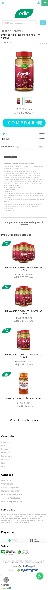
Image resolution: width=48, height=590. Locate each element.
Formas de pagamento (11, 491)
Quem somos (7, 484)
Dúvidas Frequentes (10, 487)
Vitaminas (5, 452)
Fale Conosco (7, 480)
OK (40, 146)
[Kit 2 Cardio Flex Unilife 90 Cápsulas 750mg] (23, 347)
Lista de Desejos (11, 157)
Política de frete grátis (11, 494)
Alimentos (6, 442)
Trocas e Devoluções (10, 498)
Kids (3, 463)
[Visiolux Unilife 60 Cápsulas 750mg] (23, 390)
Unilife (44, 43)
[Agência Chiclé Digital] (26, 566)
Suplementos (7, 456)
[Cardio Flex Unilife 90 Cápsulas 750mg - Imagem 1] (19, 101)
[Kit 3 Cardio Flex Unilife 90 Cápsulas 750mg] (23, 304)
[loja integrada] (27, 570)
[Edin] (24, 12)
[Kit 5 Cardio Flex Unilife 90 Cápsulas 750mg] (23, 260)
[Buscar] (35, 22)
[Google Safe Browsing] (23, 552)
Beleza (4, 445)
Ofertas (4, 466)
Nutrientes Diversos (12, 31)
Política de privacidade (11, 501)
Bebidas (4, 449)
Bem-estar (6, 459)
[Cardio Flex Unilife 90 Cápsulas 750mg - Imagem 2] (28, 101)
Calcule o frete (7, 146)
